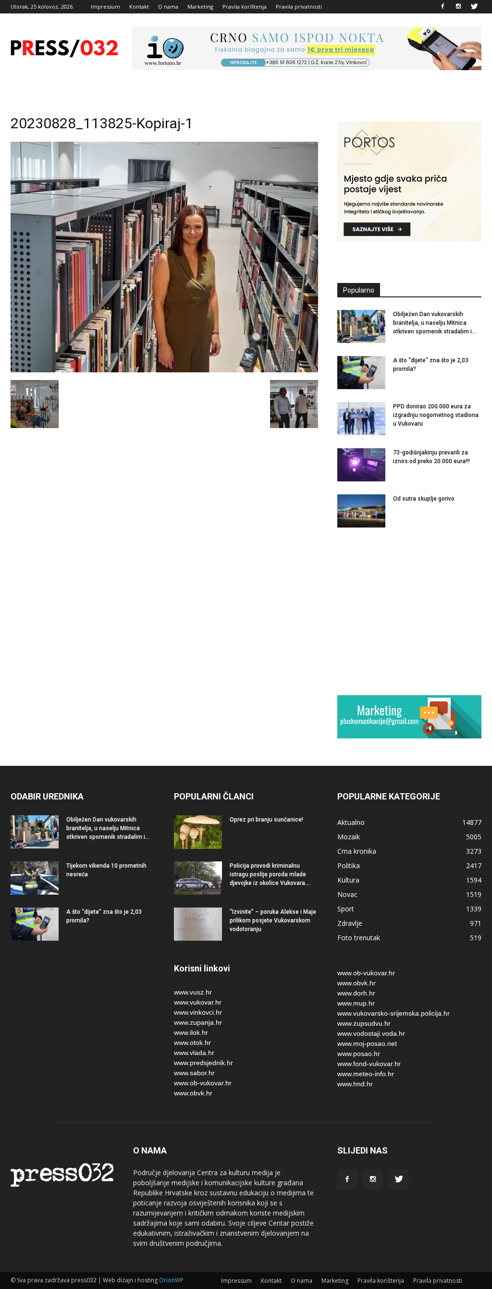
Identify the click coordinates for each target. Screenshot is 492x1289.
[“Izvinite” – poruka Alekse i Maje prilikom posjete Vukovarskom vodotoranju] (198, 924)
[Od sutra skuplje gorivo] (361, 511)
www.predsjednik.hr (203, 1063)
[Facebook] (442, 6)
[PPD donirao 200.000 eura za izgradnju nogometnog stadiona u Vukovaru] (361, 418)
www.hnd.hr (355, 1084)
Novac (347, 894)
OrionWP (171, 1280)
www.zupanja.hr (198, 1022)
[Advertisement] (409, 611)
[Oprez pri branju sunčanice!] (198, 832)
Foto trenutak (358, 937)
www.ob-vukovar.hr (203, 1083)
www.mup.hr (356, 1003)
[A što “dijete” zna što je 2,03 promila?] (361, 372)
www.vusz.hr (193, 992)
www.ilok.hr (191, 1032)
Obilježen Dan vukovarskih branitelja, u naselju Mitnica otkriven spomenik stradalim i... (434, 323)
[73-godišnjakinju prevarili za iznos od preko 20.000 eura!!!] (361, 464)
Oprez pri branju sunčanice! (266, 819)
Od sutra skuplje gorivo (424, 498)
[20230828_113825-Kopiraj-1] (164, 370)
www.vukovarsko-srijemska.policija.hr (393, 1013)
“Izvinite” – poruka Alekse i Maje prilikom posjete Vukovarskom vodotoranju (273, 920)
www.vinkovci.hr (198, 1012)
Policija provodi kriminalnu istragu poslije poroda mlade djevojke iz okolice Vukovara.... (270, 874)
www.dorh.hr (356, 993)
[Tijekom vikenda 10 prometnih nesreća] (35, 878)
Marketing (200, 6)
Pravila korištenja (244, 6)
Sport (345, 908)
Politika (348, 865)
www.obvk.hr (193, 1093)
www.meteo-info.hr (365, 1074)
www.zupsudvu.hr (364, 1023)
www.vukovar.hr (197, 1002)
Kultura (348, 879)
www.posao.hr (358, 1053)
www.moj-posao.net (367, 1043)
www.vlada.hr (194, 1052)
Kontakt (139, 6)
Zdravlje (349, 923)
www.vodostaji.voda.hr (371, 1033)
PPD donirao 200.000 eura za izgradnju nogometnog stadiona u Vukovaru (436, 415)
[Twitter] (474, 6)
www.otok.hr (192, 1042)
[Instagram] (458, 6)
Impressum (105, 6)
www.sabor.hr (194, 1073)
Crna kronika (356, 851)
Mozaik (348, 836)
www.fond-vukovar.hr (369, 1064)
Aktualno (351, 822)
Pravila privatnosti (299, 6)
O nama (168, 6)
